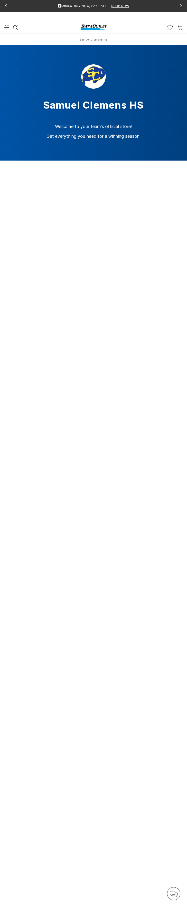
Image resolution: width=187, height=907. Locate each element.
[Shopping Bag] (180, 27)
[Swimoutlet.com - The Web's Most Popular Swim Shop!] (93, 27)
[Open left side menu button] (7, 27)
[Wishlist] (170, 27)
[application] (173, 893)
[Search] (15, 27)
